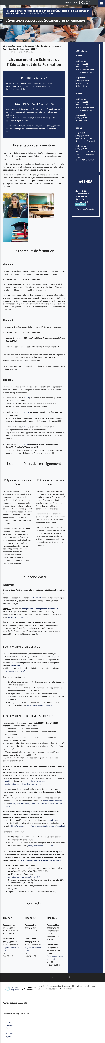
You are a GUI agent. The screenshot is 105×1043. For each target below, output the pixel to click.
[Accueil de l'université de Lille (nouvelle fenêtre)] (85, 2)
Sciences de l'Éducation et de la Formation (42, 46)
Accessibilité (10, 1022)
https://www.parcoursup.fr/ (15, 671)
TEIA (26, 426)
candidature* (35, 597)
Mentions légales (9, 1035)
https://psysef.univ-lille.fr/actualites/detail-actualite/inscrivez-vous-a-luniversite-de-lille (33, 128)
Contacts (9, 1025)
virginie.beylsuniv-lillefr (85, 69)
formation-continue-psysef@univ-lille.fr (24, 877)
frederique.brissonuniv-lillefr (54, 957)
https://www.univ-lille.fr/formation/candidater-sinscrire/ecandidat (24, 783)
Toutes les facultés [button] (71, 2)
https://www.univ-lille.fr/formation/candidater (41, 860)
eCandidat (7, 781)
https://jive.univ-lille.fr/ (15, 89)
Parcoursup (15, 665)
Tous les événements (85, 209)
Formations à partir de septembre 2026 (19, 49)
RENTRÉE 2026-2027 (34, 78)
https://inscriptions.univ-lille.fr (20, 617)
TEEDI (26, 397)
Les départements (15, 46)
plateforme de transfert (52, 800)
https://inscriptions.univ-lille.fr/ (39, 705)
